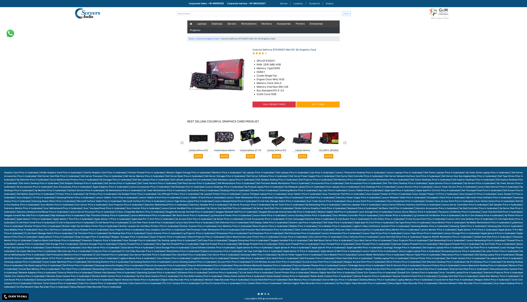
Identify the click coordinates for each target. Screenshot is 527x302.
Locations (298, 3)
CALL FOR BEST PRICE (274, 104)
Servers (231, 23)
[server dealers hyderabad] (259, 294)
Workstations (249, 23)
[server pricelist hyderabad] (265, 294)
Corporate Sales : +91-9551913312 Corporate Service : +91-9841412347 (227, 3)
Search (346, 13)
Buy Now (198, 156)
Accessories (284, 23)
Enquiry (329, 3)
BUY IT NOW (318, 104)
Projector (195, 30)
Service (283, 3)
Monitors (266, 23)
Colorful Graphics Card (208, 38)
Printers (300, 23)
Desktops (216, 23)
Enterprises (316, 23)
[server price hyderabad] (262, 294)
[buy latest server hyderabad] (268, 294)
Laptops (202, 23)
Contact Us (314, 3)
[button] (182, 142)
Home (191, 38)
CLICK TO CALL (17, 296)
